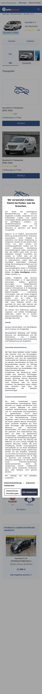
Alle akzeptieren (29, 492)
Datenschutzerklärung (13, 483)
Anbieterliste (9, 485)
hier (18, 274)
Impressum (30, 483)
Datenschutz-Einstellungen (12, 492)
